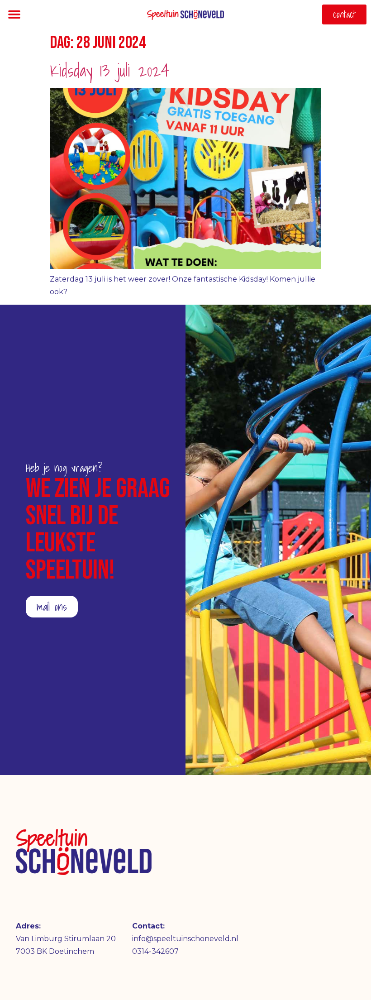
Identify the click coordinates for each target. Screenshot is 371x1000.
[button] (14, 14)
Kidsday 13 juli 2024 (110, 70)
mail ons (52, 606)
